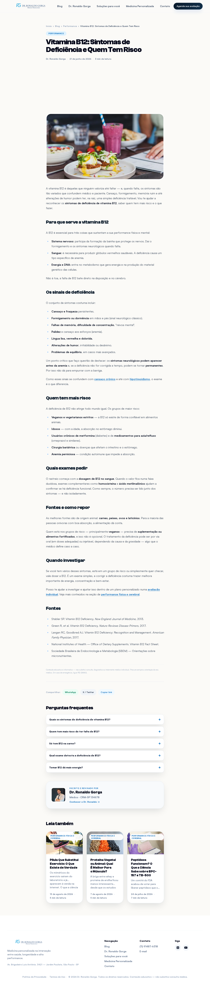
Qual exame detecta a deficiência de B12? (105, 755)
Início (49, 26)
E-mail (143, 951)
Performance (70, 26)
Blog (59, 6)
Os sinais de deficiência (70, 292)
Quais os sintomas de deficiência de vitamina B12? (105, 719)
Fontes (53, 608)
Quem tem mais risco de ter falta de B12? (105, 731)
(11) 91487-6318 (149, 946)
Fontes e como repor (68, 507)
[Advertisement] (105, 86)
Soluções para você (108, 6)
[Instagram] (178, 948)
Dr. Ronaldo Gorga (80, 6)
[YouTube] (186, 948)
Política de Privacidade (34, 976)
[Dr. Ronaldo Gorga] (30, 6)
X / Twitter (88, 692)
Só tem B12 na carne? (105, 743)
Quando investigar (65, 560)
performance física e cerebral (120, 594)
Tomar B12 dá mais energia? (105, 767)
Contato (165, 6)
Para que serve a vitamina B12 (77, 222)
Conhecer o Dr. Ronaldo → (84, 801)
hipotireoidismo (140, 379)
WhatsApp (70, 692)
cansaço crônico (104, 379)
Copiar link (106, 692)
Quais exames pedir (66, 468)
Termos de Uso (57, 976)
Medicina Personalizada (140, 6)
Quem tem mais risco (68, 398)
